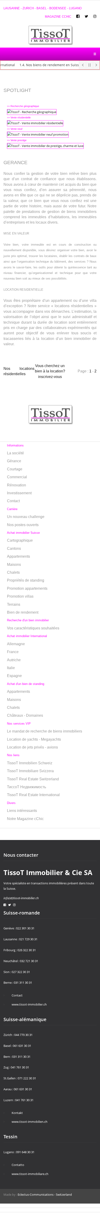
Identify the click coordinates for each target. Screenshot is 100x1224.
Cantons (14, 548)
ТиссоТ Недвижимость (26, 787)
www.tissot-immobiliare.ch (30, 1174)
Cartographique (20, 540)
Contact (13, 501)
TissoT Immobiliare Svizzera (30, 771)
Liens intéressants (22, 811)
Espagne (14, 676)
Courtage (14, 469)
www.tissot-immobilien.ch (29, 1122)
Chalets (13, 572)
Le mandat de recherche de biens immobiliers (44, 731)
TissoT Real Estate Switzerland (33, 779)
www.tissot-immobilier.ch (29, 1004)
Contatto (18, 1165)
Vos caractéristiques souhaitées (33, 628)
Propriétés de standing (25, 580)
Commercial (17, 477)
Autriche (14, 660)
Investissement (19, 493)
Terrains (13, 604)
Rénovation (16, 485)
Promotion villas (20, 596)
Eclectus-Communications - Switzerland (45, 1194)
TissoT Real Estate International (33, 795)
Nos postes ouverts (23, 525)
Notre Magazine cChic (25, 819)
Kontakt (17, 1113)
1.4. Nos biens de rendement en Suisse (45, 65)
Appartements (18, 556)
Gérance (14, 461)
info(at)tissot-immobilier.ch (21, 898)
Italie (11, 668)
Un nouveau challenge (25, 517)
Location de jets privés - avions (32, 747)
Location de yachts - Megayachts (34, 739)
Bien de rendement (22, 612)
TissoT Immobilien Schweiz (29, 763)
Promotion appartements (27, 588)
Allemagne (16, 644)
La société (15, 453)
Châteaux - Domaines (25, 715)
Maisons (14, 564)
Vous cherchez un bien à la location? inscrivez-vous (50, 371)
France (13, 652)
